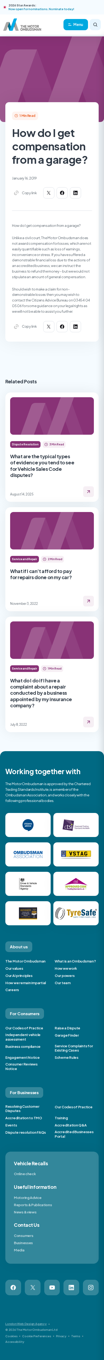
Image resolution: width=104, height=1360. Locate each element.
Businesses (23, 1243)
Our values (14, 968)
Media (19, 1250)
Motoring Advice (28, 1197)
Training (61, 1118)
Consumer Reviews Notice (21, 1066)
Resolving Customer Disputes (22, 1108)
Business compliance (23, 1046)
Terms (75, 1336)
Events (11, 1125)
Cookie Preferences (36, 1336)
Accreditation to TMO (23, 1118)
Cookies (11, 1336)
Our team (63, 983)
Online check (25, 1174)
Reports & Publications (33, 1205)
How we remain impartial (25, 983)
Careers (12, 990)
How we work (66, 968)
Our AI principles (19, 975)
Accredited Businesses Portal (74, 1134)
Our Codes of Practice (24, 1028)
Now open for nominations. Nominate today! (41, 9)
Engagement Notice (22, 1057)
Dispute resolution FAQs (25, 1132)
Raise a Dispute (67, 1028)
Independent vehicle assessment (23, 1037)
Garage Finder (67, 1035)
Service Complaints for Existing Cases (74, 1048)
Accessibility (14, 1341)
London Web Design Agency (26, 1323)
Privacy (61, 1336)
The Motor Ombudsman (25, 961)
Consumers (23, 1235)
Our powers (64, 975)
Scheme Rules (66, 1057)
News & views (25, 1212)
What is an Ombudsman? (75, 961)
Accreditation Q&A (71, 1125)
